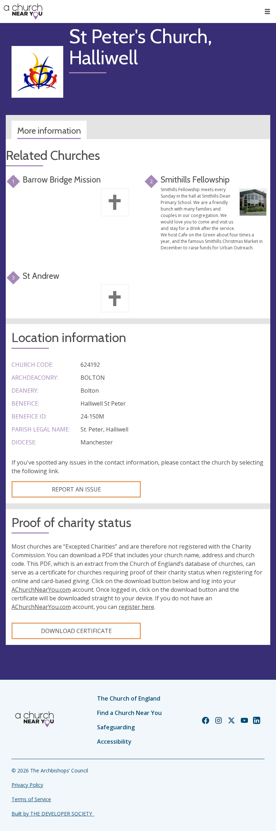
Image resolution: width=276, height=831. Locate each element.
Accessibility (114, 741)
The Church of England (128, 698)
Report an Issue (76, 489)
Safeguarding (116, 727)
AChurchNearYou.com (41, 590)
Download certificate (76, 631)
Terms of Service (31, 799)
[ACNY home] (23, 11)
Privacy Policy (27, 784)
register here (136, 607)
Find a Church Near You (129, 713)
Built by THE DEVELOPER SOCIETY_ (53, 813)
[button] (267, 11)
